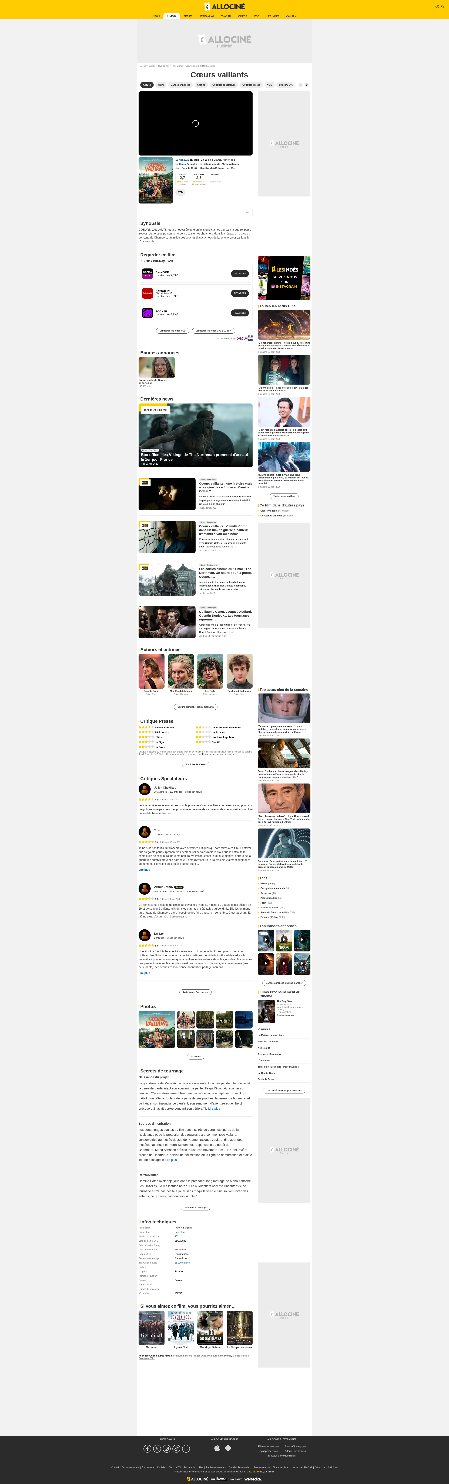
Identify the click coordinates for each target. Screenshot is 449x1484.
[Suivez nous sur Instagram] (167, 1449)
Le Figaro (160, 742)
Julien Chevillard (165, 787)
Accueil (143, 66)
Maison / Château (272, 907)
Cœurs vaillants (275, 510)
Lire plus (144, 869)
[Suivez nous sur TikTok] (176, 1449)
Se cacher (268, 893)
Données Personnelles (239, 1467)
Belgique (187, 1227)
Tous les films (163, 66)
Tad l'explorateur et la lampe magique (278, 1066)
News (156, 16)
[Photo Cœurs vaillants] (157, 1029)
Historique (229, 159)
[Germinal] (152, 1328)
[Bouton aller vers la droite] (306, 85)
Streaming (206, 16)
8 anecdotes (181, 1258)
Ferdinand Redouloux (239, 691)
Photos (148, 1006)
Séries (188, 16)
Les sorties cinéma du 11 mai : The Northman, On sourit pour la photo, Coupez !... (225, 572)
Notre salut (264, 1048)
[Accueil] (224, 6)
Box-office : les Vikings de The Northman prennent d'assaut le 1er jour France (194, 457)
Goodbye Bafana (210, 1347)
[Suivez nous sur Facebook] (147, 1449)
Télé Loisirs (162, 732)
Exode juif (267, 883)
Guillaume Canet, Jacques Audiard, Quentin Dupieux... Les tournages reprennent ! (225, 615)
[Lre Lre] (145, 935)
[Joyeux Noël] (181, 1328)
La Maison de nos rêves (271, 1035)
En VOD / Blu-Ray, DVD (156, 261)
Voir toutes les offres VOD (173, 331)
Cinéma (172, 16)
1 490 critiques (177, 891)
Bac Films (180, 1232)
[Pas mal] (146, 737)
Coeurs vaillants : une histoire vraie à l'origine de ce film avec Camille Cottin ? (225, 487)
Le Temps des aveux (239, 1347)
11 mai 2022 (182, 159)
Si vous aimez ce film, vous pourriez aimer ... (188, 1306)
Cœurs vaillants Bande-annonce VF (153, 381)
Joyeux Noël (180, 1347)
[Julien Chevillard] (145, 789)
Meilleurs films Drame (219, 1355)
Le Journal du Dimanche (226, 727)
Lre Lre (159, 933)
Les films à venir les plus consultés (284, 1090)
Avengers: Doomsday (269, 1054)
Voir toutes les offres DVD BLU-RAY (214, 331)
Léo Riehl (231, 168)
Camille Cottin (190, 168)
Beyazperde (265, 1451)
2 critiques (159, 938)
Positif (216, 742)
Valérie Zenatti (211, 164)
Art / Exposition (271, 898)
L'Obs (158, 737)
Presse (182, 174)
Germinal (151, 1347)
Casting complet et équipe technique (195, 707)
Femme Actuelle (164, 727)
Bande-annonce (285, 1015)
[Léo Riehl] (210, 671)
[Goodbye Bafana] (210, 1328)
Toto (157, 830)
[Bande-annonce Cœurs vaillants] (156, 180)
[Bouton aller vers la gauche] (301, 85)
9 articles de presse (196, 764)
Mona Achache (188, 164)
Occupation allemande (274, 888)
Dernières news (156, 399)
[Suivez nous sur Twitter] (157, 1449)
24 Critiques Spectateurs (195, 992)
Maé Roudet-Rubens (212, 168)
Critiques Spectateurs (163, 778)
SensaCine (291, 1446)
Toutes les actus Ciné (284, 496)
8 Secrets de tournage (196, 1207)
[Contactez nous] (186, 1449)
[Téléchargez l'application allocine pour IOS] (219, 1447)
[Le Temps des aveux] (240, 1328)
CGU (171, 1467)
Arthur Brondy (163, 886)
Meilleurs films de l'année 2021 (189, 1355)
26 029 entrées (182, 1262)
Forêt (266, 903)
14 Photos (196, 1056)
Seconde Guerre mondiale (277, 912)
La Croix (160, 747)
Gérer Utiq (320, 1467)
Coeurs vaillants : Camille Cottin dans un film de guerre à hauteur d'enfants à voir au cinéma (223, 530)
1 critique (158, 834)
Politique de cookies (193, 1467)
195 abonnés (160, 792)
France (178, 1227)
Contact (115, 1467)
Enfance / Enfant (272, 917)
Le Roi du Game (266, 1073)
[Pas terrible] (146, 747)
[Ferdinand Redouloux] (240, 671)
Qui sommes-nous (130, 1467)
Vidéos (242, 16)
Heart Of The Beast (268, 1041)
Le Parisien (218, 732)
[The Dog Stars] (266, 1011)
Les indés (272, 16)
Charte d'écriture (281, 1467)
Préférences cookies (216, 1467)
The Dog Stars (284, 1001)
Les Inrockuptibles (223, 737)
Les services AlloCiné (301, 1467)
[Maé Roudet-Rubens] (181, 671)
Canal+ (291, 16)
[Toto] (145, 832)
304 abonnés (160, 891)
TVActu (226, 16)
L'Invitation (264, 1029)
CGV (178, 1467)
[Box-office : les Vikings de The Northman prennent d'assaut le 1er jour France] (196, 435)
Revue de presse (210, 754)
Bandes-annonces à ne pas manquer (284, 983)
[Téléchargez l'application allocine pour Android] (230, 1447)
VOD (256, 16)
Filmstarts (263, 1446)
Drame (217, 159)
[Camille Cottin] (152, 671)
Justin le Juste (266, 1079)
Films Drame (177, 66)
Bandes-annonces (159, 352)
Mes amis (215, 174)
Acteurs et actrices (160, 649)
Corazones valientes (276, 515)
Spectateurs (199, 174)
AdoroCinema (292, 1451)
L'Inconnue (264, 1060)
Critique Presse (156, 721)
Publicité (161, 1467)
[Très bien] (146, 727)
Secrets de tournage (162, 1071)
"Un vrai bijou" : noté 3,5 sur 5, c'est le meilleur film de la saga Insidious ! (283, 389)
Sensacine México (278, 1455)
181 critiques (176, 792)
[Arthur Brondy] (145, 889)
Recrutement (148, 1467)
